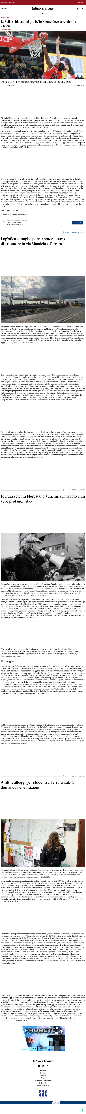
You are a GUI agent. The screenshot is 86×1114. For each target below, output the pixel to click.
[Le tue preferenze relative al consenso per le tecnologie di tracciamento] (82, 1110)
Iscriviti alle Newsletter (8, 3)
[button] (43, 1038)
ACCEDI (81, 9)
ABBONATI (80, 3)
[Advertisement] (16, 103)
